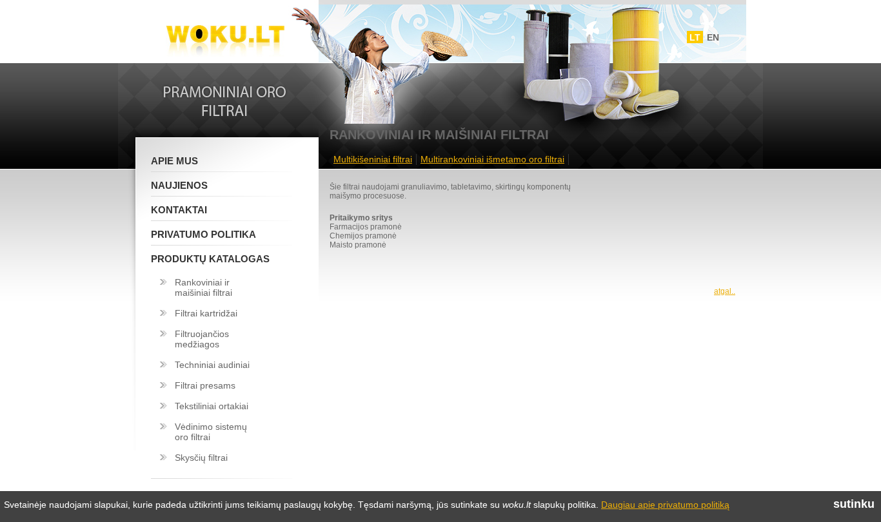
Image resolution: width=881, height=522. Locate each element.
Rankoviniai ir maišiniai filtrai (203, 287)
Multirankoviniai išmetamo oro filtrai (492, 159)
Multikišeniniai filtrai (372, 159)
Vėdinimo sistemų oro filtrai (211, 431)
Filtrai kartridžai (206, 313)
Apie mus (174, 160)
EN (713, 37)
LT (694, 37)
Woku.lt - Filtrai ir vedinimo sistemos (225, 34)
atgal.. (724, 291)
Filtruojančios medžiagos (202, 339)
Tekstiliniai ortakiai (211, 406)
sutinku (854, 504)
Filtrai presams (205, 385)
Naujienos (179, 185)
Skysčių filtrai (201, 457)
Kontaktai (179, 209)
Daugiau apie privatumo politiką (665, 504)
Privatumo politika (203, 234)
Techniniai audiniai (212, 365)
